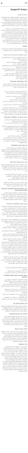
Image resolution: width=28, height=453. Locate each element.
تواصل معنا (14, 422)
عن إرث (14, 408)
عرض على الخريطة (14, 441)
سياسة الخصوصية (9, 449)
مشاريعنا (14, 410)
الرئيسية (14, 405)
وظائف (14, 415)
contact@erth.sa (14, 434)
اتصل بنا (14, 417)
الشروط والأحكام (18, 449)
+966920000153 (15, 436)
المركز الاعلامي (14, 412)
